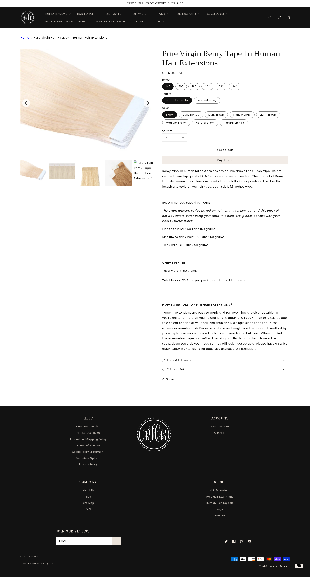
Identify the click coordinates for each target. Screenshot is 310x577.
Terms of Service (88, 445)
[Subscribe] (116, 541)
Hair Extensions (220, 490)
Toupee (220, 515)
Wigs (220, 509)
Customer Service (88, 426)
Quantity (167, 130)
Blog (88, 496)
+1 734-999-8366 (88, 433)
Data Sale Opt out (88, 458)
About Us (88, 490)
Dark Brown (216, 114)
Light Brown (268, 114)
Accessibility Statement (88, 452)
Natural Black (205, 122)
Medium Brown (176, 122)
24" (234, 86)
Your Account (220, 426)
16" (181, 86)
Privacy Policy (88, 464)
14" (168, 86)
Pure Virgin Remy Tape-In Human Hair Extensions (70, 38)
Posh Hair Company (279, 566)
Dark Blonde (191, 114)
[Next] (147, 103)
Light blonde (242, 114)
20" (207, 86)
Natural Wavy (207, 100)
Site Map (88, 503)
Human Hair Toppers (220, 503)
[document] (86, 103)
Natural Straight (177, 100)
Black (169, 114)
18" (194, 86)
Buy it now (225, 160)
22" (221, 86)
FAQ (88, 509)
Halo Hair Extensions (219, 496)
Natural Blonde (234, 122)
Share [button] (170, 379)
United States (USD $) (36, 563)
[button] (272, 18)
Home (24, 38)
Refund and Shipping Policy (88, 439)
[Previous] (26, 103)
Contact (220, 433)
